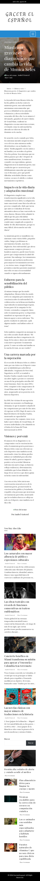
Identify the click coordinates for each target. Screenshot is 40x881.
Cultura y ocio (10, 42)
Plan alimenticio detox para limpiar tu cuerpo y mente (27, 784)
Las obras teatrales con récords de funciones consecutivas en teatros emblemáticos (17, 606)
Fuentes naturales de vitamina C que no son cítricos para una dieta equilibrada (26, 851)
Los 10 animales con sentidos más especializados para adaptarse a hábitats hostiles (27, 828)
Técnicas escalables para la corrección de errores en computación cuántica (27, 803)
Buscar (7, 739)
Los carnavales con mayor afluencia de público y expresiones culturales (18, 556)
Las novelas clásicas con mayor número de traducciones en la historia (18, 711)
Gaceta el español (20, 17)
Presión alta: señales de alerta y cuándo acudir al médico (19, 770)
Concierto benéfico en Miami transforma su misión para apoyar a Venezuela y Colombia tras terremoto (19, 660)
